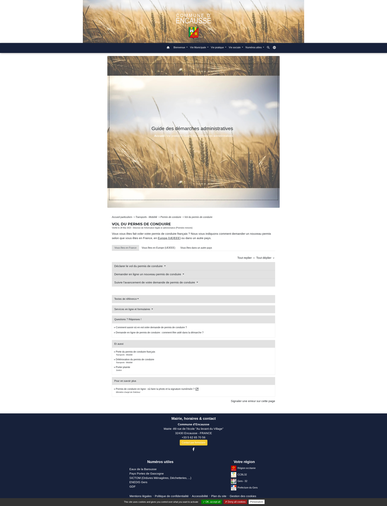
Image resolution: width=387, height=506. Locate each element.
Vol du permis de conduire (198, 217)
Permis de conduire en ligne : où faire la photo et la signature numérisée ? (157, 389)
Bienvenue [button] (180, 47)
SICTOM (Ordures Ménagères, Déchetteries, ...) (160, 478)
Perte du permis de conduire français (135, 351)
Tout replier (246, 257)
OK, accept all (212, 502)
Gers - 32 (242, 481)
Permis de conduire (171, 217)
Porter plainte (123, 367)
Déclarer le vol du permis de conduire (138, 266)
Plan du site (218, 496)
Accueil (159, 135)
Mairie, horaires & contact (193, 418)
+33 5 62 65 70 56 (193, 437)
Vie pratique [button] (217, 47)
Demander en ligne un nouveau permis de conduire (148, 274)
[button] (168, 48)
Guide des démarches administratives (208, 135)
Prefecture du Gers (247, 487)
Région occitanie (246, 468)
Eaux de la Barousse (143, 469)
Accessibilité (200, 496)
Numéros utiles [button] (254, 47)
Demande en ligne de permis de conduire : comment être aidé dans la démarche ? (159, 332)
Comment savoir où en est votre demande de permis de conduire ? (151, 327)
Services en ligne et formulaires (132, 309)
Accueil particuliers (122, 217)
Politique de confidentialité (172, 496)
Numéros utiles (160, 462)
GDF (132, 486)
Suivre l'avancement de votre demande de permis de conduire (155, 282)
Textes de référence (125, 298)
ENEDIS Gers (138, 482)
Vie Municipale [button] (198, 47)
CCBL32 (242, 474)
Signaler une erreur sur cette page (253, 401)
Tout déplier (265, 257)
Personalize (256, 502)
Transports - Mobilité (146, 217)
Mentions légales (141, 496)
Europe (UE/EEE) (169, 238)
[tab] (125, 248)
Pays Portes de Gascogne (146, 473)
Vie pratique (174, 135)
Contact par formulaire (193, 442)
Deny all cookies (236, 502)
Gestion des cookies (243, 496)
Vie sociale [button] (235, 47)
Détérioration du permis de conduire (135, 359)
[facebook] (193, 449)
